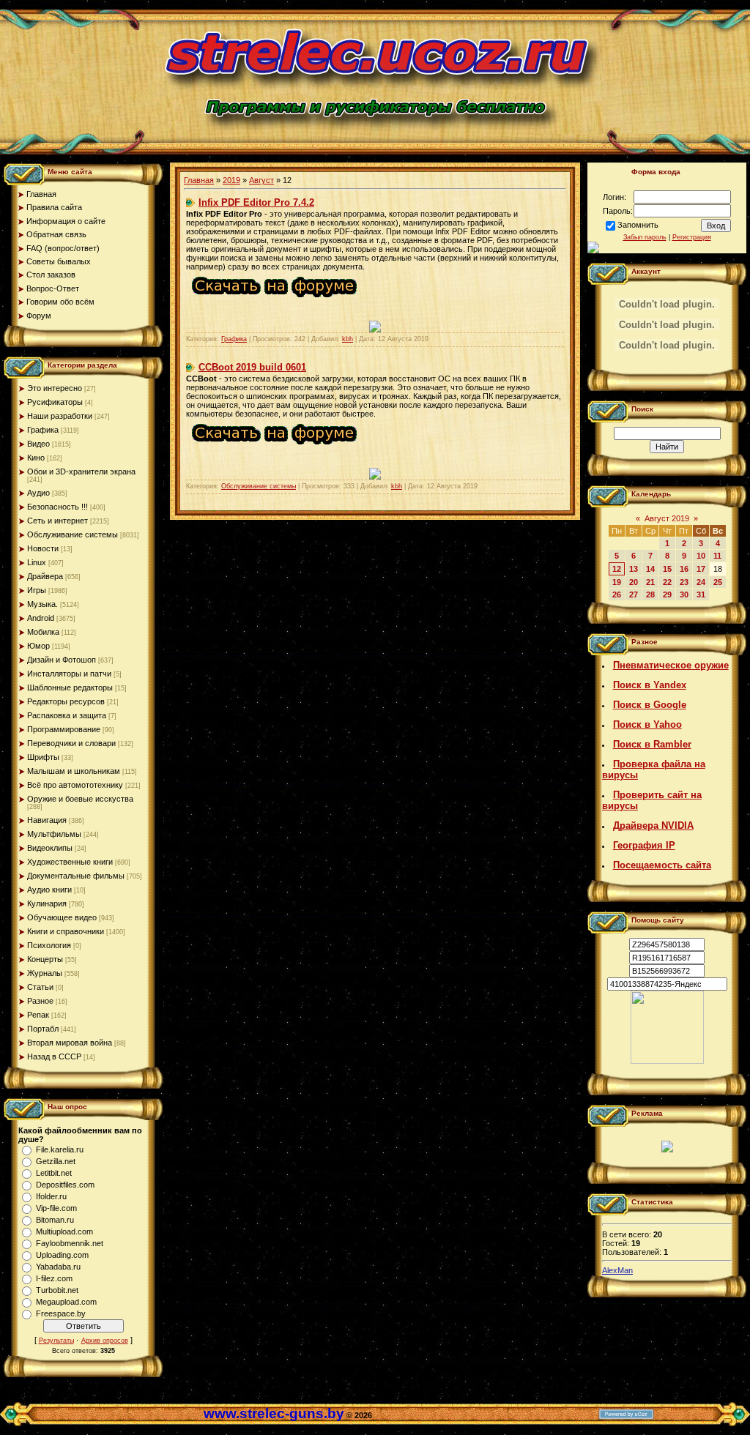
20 (633, 582)
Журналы (44, 973)
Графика (43, 429)
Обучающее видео (62, 917)
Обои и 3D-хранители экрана (81, 471)
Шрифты (43, 757)
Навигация (47, 820)
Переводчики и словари (71, 743)
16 (684, 568)
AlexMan (617, 1270)
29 (667, 594)
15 (667, 568)
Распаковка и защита (66, 715)
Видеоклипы (50, 847)
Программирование (63, 729)
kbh (347, 339)
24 (701, 582)
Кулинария (47, 903)
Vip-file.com (56, 1208)
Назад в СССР (54, 1056)
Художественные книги (70, 861)
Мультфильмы (54, 834)
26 (616, 594)
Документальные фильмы (76, 875)
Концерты (45, 959)
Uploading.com (62, 1254)
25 (717, 582)
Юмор (38, 645)
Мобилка (43, 631)
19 (616, 582)
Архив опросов (104, 1340)
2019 (231, 180)
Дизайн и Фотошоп (61, 659)
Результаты (56, 1340)
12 (616, 568)
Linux (36, 562)
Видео (38, 443)
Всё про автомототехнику (75, 784)
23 (684, 582)
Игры (36, 590)
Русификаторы (55, 402)
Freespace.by (61, 1313)
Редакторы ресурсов (66, 701)
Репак (38, 1014)
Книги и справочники (65, 931)
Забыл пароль (645, 237)
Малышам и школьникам (73, 771)
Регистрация (691, 237)
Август (261, 180)
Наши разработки (59, 415)
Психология (49, 945)
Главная (199, 180)
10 (701, 555)
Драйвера (45, 576)
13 (633, 568)
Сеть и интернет (57, 520)
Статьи (40, 987)
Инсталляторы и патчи (69, 673)
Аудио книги (49, 889)
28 (650, 594)
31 (701, 594)
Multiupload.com (64, 1231)
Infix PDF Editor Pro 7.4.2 (256, 202)
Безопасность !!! (57, 506)
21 (650, 582)
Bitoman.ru (55, 1219)
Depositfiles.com (65, 1184)
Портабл (43, 1028)
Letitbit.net (54, 1172)
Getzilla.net (55, 1161)
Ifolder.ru (51, 1196)
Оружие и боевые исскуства (80, 798)
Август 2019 (667, 518)
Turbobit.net (57, 1290)
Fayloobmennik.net (69, 1243)
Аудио (38, 492)
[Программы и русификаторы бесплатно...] (667, 1060)
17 (701, 568)
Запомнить (637, 224)
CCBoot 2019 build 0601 (252, 367)
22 (667, 582)
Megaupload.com (66, 1301)
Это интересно (54, 388)
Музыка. (42, 604)
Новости (43, 548)
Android (40, 618)
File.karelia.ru (59, 1149)
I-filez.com (54, 1278)
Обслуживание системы (72, 534)
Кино (36, 457)
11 (717, 555)
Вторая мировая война (69, 1042)
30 (684, 594)
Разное (40, 1000)
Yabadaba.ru (58, 1266)
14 (650, 568)
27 (633, 594)
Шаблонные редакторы (70, 687)
